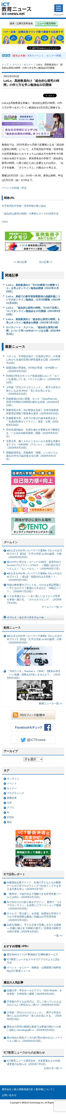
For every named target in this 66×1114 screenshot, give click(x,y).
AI (8, 812)
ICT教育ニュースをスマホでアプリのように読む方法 (33, 961)
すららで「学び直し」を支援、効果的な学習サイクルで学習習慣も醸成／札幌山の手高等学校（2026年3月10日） (34, 916)
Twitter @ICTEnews (33, 739)
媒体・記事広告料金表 (21, 23)
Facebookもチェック (33, 727)
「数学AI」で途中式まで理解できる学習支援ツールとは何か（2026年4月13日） (34, 895)
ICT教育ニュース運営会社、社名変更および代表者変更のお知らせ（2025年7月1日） (33, 1062)
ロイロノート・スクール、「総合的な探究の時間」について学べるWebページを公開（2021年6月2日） (33, 330)
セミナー (12, 788)
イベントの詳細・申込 (14, 187)
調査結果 (12, 797)
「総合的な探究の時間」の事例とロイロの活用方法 (30, 213)
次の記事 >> (45, 262)
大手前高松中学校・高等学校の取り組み (24, 205)
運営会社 (7, 1089)
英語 (9, 822)
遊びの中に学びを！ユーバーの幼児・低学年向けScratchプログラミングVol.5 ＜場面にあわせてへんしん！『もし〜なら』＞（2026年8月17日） (34, 565)
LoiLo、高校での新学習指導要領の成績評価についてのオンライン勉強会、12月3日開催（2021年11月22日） (33, 299)
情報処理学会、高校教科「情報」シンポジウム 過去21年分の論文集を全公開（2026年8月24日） (32, 456)
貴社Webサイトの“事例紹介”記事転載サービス (32, 954)
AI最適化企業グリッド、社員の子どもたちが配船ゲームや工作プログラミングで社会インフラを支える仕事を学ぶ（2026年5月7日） (34, 885)
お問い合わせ (9, 1095)
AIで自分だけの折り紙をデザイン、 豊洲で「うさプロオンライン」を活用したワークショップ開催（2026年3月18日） (34, 905)
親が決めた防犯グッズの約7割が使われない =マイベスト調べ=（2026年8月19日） (34, 1039)
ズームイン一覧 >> (52, 606)
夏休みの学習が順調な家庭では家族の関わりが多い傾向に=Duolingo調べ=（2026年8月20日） (34, 1028)
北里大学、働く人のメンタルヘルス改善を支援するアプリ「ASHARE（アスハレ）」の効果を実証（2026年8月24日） (33, 444)
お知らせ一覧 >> (53, 1068)
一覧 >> (58, 935)
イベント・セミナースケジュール (25, 617)
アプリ (10, 807)
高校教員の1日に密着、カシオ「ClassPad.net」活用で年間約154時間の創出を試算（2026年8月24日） (32, 402)
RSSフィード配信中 (33, 714)
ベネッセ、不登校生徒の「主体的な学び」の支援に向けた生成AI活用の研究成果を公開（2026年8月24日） (33, 359)
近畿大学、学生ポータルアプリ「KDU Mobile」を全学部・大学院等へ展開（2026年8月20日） (34, 992)
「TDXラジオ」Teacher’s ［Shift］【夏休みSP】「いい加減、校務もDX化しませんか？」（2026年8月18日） (34, 674)
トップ (5, 64)
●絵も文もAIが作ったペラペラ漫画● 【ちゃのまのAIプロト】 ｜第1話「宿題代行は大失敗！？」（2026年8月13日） (34, 576)
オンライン (13, 778)
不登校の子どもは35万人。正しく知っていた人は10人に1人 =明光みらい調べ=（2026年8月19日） (34, 1003)
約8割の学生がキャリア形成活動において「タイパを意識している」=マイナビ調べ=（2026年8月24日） (33, 379)
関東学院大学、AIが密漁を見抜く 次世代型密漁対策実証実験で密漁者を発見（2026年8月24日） (33, 412)
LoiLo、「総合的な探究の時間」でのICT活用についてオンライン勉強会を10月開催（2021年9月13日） (33, 311)
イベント (12, 783)
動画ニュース (12, 627)
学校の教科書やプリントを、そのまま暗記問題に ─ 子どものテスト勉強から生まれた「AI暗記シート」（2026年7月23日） (34, 588)
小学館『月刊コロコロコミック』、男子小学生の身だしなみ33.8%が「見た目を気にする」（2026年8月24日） (33, 390)
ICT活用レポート (14, 874)
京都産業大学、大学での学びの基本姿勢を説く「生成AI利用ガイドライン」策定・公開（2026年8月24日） (32, 421)
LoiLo (5, 221)
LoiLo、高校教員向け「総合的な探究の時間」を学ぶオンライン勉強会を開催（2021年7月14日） (33, 321)
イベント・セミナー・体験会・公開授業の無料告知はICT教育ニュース (34, 969)
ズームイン (11, 542)
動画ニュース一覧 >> (50, 703)
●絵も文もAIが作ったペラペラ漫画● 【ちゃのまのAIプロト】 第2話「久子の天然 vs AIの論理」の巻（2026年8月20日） (34, 553)
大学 (9, 802)
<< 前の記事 (20, 262)
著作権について (44, 1089)
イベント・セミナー (22, 64)
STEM (10, 817)
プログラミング (15, 793)
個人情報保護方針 (23, 1089)
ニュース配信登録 (46, 23)
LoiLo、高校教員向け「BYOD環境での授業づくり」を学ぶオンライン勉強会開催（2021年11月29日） (33, 288)
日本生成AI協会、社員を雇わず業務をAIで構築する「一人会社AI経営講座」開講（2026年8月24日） (33, 433)
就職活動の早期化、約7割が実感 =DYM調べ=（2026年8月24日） (32, 369)
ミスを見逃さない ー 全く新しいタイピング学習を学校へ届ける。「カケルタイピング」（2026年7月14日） (34, 599)
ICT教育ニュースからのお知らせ (24, 1052)
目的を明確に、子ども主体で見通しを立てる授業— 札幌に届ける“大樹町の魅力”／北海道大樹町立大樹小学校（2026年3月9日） (34, 928)
